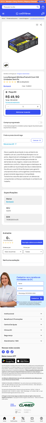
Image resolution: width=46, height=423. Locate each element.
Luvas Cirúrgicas (23, 18)
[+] (37, 107)
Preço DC (13, 92)
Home (4, 421)
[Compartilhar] (41, 24)
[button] (13, 419)
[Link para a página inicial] (3, 18)
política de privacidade (34, 304)
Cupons (32, 421)
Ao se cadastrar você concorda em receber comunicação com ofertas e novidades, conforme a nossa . (30, 303)
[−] (8, 107)
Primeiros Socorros (12, 18)
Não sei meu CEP (9, 144)
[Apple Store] (23, 361)
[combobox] (21, 7)
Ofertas (23, 421)
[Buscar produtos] (38, 7)
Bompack (10, 202)
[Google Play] (8, 361)
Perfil (41, 421)
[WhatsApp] (43, 13)
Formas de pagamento (12, 102)
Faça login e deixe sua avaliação (32, 242)
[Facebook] (3, 351)
